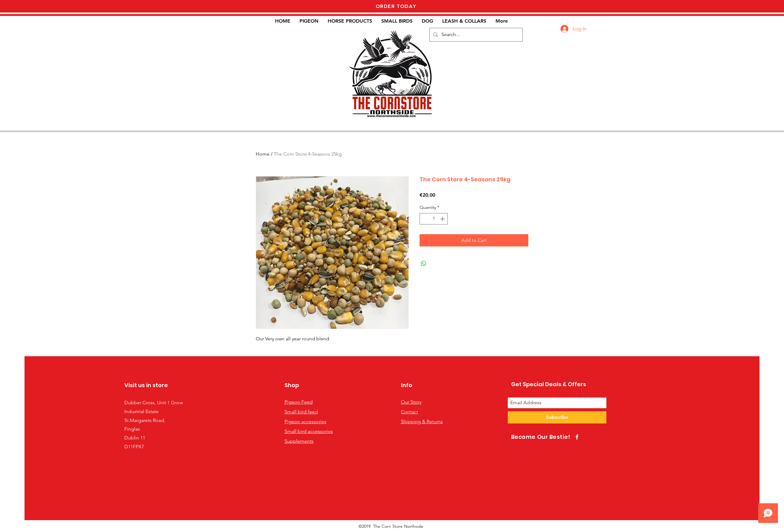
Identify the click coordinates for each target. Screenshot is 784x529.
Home (263, 154)
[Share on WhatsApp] (423, 263)
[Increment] (443, 218)
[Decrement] (424, 218)
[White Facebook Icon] (577, 437)
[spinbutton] (433, 218)
